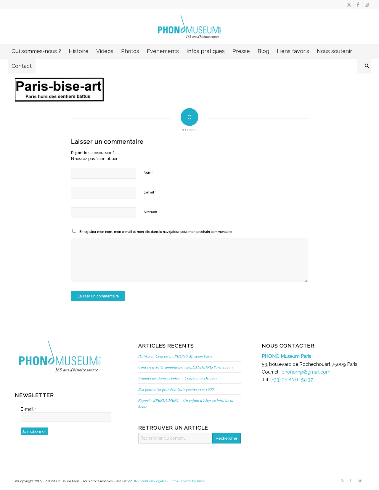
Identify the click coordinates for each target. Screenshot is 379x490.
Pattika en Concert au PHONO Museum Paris (175, 356)
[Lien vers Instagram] (366, 4)
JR (135, 481)
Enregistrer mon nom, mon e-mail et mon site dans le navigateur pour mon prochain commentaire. (155, 232)
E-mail (150, 192)
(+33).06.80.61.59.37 (291, 379)
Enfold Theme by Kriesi (187, 481)
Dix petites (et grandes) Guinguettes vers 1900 (176, 389)
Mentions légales (153, 481)
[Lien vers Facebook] (358, 4)
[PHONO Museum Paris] (189, 26)
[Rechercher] (364, 66)
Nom (148, 172)
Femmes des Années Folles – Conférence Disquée (177, 378)
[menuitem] (36, 51)
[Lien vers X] (349, 4)
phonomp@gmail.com (306, 372)
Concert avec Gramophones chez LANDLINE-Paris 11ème (185, 367)
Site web (150, 212)
